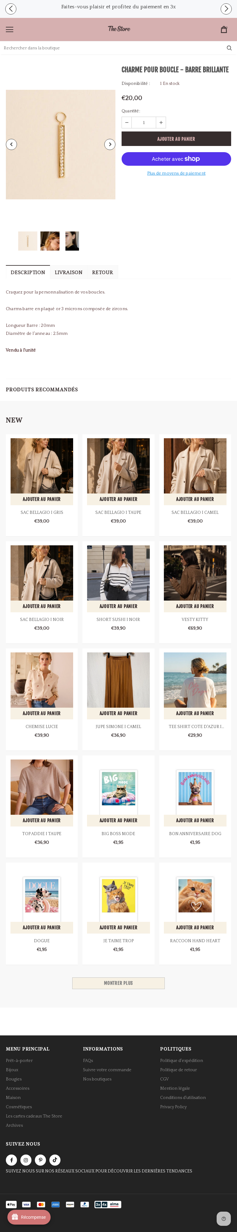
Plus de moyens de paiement (176, 173)
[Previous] (11, 144)
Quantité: (131, 111)
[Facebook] (11, 1160)
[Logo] (119, 29)
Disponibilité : (136, 83)
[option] (118, 6)
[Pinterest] (40, 1160)
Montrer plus (118, 983)
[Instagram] (25, 1160)
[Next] (109, 144)
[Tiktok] (54, 1160)
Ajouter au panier (42, 499)
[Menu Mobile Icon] (9, 29)
